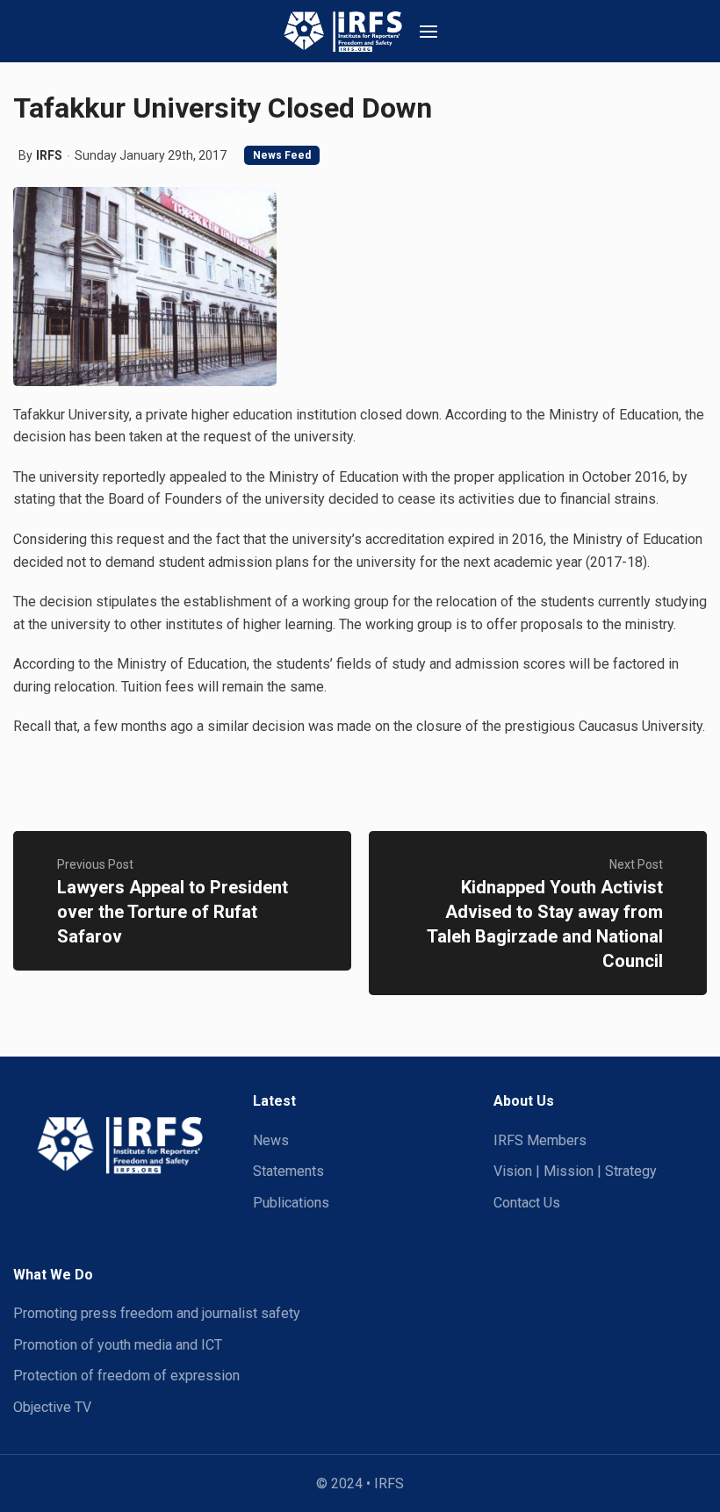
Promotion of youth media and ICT (117, 1344)
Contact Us (526, 1202)
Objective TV (52, 1407)
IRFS (49, 155)
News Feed (282, 155)
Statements (288, 1171)
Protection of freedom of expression (126, 1375)
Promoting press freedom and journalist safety (156, 1313)
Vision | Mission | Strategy (575, 1171)
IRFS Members (540, 1140)
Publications (291, 1202)
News (271, 1140)
